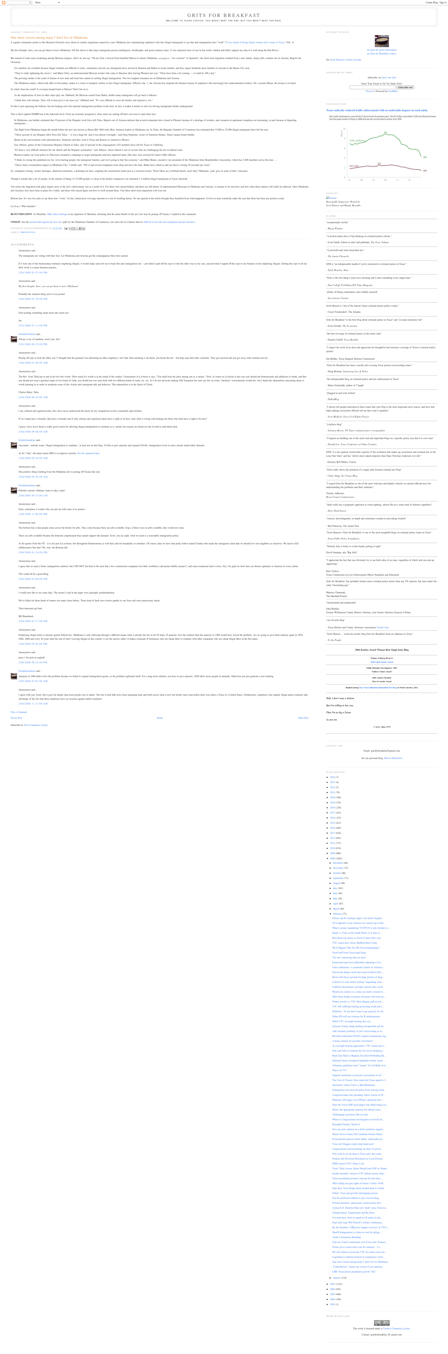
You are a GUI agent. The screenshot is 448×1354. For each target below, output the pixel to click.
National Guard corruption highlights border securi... (358, 1060)
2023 (333, 782)
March (336, 908)
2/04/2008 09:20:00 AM (33, 458)
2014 (333, 827)
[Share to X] (77, 228)
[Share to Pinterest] (83, 228)
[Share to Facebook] (80, 228)
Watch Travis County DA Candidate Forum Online (357, 1134)
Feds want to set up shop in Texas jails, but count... (357, 1153)
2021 (333, 792)
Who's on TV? (339, 1070)
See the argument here (88, 453)
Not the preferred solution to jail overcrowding (355, 1198)
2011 (333, 843)
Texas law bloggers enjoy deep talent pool (353, 1144)
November (338, 867)
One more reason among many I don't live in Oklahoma (360, 1261)
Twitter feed (383, 627)
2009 (333, 853)
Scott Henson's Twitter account (345, 59)
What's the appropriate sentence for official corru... (357, 1109)
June (335, 893)
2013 (333, 833)
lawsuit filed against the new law (46, 222)
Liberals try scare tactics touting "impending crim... (358, 982)
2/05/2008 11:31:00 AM (33, 703)
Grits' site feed (389, 77)
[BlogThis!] (73, 228)
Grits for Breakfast (224, 15)
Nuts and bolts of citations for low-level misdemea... (358, 1050)
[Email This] (70, 228)
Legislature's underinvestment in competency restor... (358, 1256)
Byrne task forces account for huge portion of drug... (358, 977)
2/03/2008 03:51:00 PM (33, 272)
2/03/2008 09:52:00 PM (33, 344)
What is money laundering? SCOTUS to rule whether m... (361, 927)
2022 (333, 787)
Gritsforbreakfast (27, 334)
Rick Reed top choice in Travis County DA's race (356, 937)
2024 (333, 777)
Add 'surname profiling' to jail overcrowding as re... (358, 1031)
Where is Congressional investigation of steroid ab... (358, 1119)
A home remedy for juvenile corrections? (352, 1040)
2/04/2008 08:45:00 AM (33, 397)
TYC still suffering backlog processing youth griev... (358, 1006)
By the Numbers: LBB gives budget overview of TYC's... (360, 1227)
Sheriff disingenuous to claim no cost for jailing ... (357, 1232)
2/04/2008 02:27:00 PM (33, 621)
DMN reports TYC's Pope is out (348, 1163)
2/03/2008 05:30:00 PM (33, 299)
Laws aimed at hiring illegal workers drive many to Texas (255, 42)
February (338, 913)
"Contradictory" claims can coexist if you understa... (358, 1266)
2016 (333, 817)
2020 (333, 797)
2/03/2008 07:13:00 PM (33, 325)
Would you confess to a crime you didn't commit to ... (359, 991)
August (337, 883)
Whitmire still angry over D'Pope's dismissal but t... (358, 1099)
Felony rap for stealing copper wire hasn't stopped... (358, 918)
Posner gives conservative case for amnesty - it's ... (357, 1247)
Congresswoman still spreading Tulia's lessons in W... (358, 1095)
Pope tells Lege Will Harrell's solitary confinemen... (358, 1222)
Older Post (303, 717)
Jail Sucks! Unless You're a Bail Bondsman (353, 1085)
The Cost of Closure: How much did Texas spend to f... (359, 1080)
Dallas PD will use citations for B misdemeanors (356, 1016)
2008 (333, 858)
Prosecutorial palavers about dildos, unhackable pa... (358, 1139)
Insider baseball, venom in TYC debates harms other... (359, 1173)
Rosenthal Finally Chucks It (346, 1124)
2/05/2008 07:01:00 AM (33, 681)
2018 (333, 807)
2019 (333, 802)
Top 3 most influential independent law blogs (378, 687)
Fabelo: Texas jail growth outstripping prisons (355, 1193)
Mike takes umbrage (57, 214)
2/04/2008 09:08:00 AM (33, 431)
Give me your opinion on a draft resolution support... (358, 1129)
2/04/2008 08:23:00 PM (33, 662)
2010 (333, 848)
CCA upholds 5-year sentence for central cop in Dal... (359, 923)
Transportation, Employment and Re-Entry (353, 1212)
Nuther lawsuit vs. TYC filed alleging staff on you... (358, 1001)
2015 (333, 822)
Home (160, 717)
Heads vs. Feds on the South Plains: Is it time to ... (357, 932)
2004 (333, 1299)
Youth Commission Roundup (346, 1237)
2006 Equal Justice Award (382, 661)
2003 (333, 1304)
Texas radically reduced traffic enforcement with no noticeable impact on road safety (377, 110)
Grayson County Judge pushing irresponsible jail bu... (359, 1026)
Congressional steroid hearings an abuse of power (356, 1148)
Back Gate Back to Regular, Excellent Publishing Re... (359, 1055)
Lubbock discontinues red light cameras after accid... (358, 986)
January (337, 1277)
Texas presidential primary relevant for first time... (357, 1178)
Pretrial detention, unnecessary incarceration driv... (357, 1202)
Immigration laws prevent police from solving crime (358, 1089)
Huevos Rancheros (393, 758)
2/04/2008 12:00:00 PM (33, 514)
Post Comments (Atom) (36, 725)
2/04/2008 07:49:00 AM (33, 362)
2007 (333, 1284)
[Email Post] (66, 228)
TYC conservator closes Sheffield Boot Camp (354, 942)
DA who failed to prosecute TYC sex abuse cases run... (359, 1252)
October (337, 873)
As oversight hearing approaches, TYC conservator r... (359, 1045)
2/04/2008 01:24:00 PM (33, 552)
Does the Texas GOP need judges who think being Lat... (360, 1104)
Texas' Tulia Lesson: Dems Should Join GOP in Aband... (360, 1168)
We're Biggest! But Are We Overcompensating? (355, 947)
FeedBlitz (393, 91)
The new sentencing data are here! (349, 957)
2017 (333, 812)
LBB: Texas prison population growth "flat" (354, 1271)
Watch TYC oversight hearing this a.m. (351, 1021)
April (336, 903)
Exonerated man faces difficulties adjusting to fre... (357, 962)
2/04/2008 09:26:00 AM (33, 476)
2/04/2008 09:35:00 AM (33, 495)
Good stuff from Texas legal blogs (349, 952)
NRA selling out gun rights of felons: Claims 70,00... (358, 1183)
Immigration (27, 232)
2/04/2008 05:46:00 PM (33, 643)
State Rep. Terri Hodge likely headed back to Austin (358, 1188)
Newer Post (16, 717)
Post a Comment (19, 712)
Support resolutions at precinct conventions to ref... (357, 1075)
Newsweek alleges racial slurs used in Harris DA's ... (358, 972)
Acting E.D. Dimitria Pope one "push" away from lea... (360, 1207)
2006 (333, 1289)
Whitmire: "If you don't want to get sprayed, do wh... (358, 1011)
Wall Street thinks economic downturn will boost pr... (359, 996)
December (338, 862)
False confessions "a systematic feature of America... (358, 967)
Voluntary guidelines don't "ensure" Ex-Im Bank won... (359, 1065)
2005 (333, 1294)
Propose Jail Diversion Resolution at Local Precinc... (358, 1158)
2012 (333, 838)
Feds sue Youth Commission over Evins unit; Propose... (360, 1242)
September (338, 878)
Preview (370, 91)
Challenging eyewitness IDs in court (350, 1114)
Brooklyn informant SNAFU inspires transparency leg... (360, 1036)
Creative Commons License (396, 1328)
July (335, 888)
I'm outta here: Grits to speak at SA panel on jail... (357, 1217)
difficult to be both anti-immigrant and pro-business (169, 222)
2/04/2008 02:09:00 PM (33, 579)
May (335, 898)
